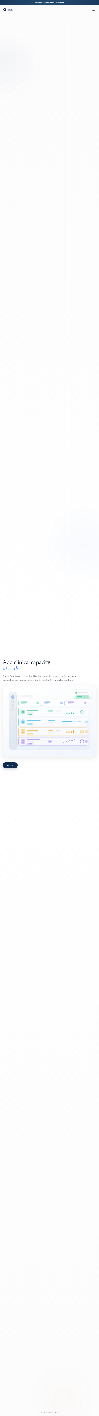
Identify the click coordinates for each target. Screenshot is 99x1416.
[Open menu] (93, 9)
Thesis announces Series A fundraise (51, 2)
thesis (12, 9)
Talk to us (10, 765)
